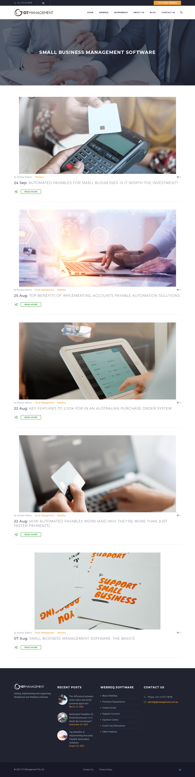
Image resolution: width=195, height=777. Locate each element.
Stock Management (44, 290)
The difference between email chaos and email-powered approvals (81, 700)
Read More (30, 191)
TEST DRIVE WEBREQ (167, 3)
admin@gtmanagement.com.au (163, 702)
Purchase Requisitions (113, 701)
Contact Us (168, 12)
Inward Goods (109, 707)
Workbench (121, 12)
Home (90, 12)
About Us (138, 12)
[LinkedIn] (43, 3)
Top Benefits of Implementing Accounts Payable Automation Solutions (81, 737)
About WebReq (109, 695)
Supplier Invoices (111, 713)
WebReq (103, 12)
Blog (153, 12)
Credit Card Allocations (113, 725)
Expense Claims (110, 719)
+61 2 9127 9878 (24, 3)
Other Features (109, 731)
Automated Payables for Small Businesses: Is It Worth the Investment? (81, 718)
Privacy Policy (105, 770)
